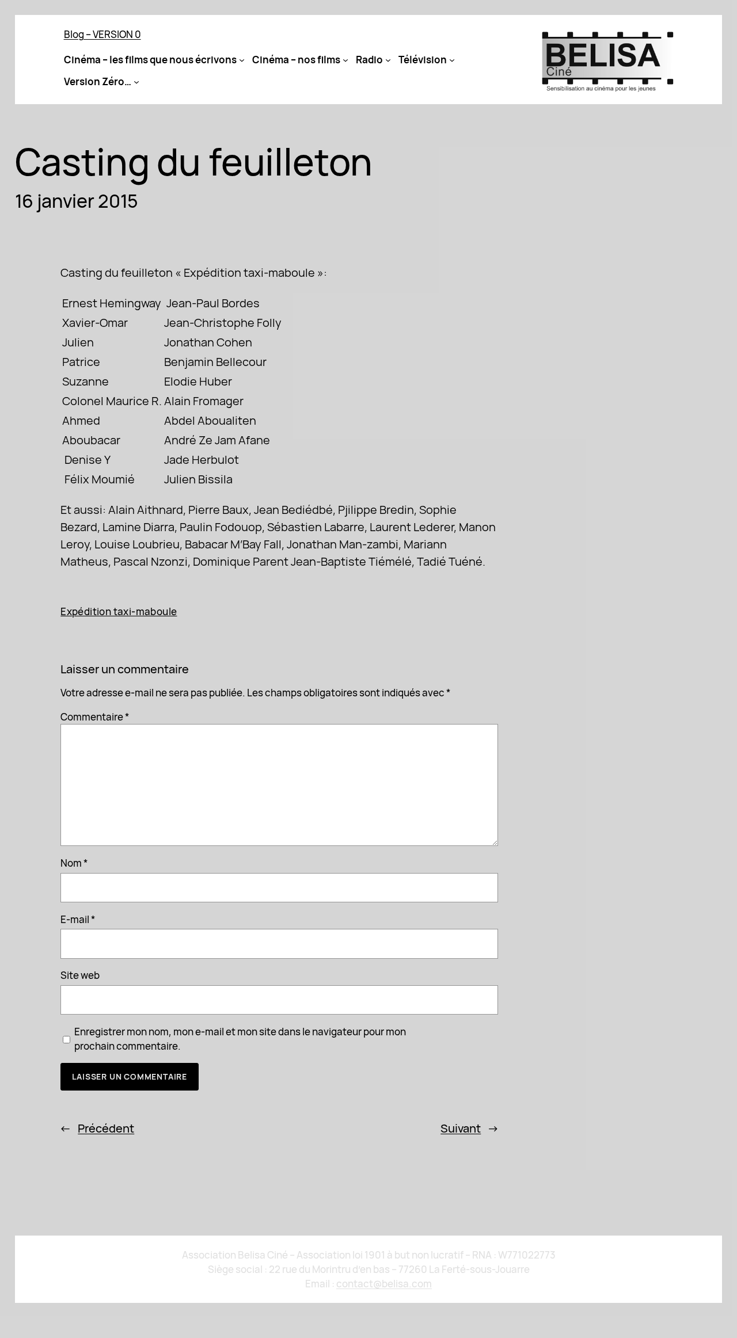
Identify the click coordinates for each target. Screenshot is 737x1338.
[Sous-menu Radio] (388, 60)
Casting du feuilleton (194, 161)
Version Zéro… (97, 81)
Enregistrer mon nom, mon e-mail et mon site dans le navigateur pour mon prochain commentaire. (240, 1039)
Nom (74, 863)
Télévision (422, 59)
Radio (369, 59)
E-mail (78, 919)
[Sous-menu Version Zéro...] (136, 82)
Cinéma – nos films (296, 59)
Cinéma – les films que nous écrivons (150, 59)
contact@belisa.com (384, 1283)
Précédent (106, 1128)
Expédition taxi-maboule (118, 611)
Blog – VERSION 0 (102, 34)
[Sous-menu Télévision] (452, 60)
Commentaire (95, 716)
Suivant (460, 1128)
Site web (80, 975)
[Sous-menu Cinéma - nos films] (345, 60)
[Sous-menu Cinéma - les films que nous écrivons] (242, 60)
